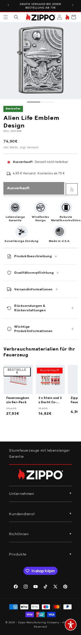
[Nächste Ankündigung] (73, 5)
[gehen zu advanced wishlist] (67, 17)
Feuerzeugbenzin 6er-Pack (17, 400)
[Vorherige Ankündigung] (8, 5)
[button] (6, 17)
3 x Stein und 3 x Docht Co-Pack (50, 400)
